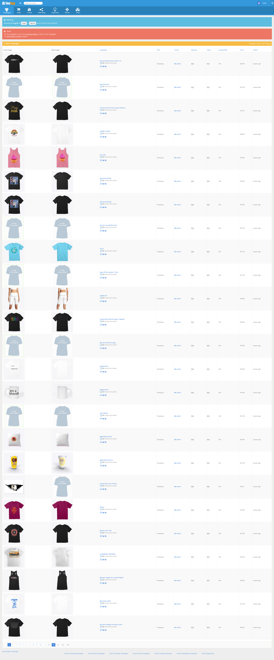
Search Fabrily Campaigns (96, 653)
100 (63, 645)
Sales (209, 50)
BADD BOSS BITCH (106, 437)
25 (53, 645)
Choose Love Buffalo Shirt (108, 225)
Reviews (194, 50)
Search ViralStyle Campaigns (118, 653)
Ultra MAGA (104, 413)
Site (158, 50)
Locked (178, 64)
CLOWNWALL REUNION (107, 554)
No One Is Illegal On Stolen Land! (111, 624)
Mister (102, 507)
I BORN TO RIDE (105, 131)
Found (255, 50)
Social (177, 50)
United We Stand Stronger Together (112, 319)
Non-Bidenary (104, 84)
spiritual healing (105, 178)
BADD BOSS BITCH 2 (106, 460)
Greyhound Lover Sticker (108, 484)
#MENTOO (103, 296)
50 (58, 645)
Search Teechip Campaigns (163, 653)
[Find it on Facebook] (101, 66)
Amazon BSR (223, 50)
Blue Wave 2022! (105, 601)
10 (40, 645)
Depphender (104, 366)
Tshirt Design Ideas (208, 653)
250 (68, 645)
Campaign (103, 50)
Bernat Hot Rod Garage (108, 343)
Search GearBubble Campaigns (187, 653)
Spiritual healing (105, 202)
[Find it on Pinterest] (105, 66)
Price (242, 50)
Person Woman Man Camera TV (110, 61)
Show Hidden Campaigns (10, 651)
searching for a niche (14, 36)
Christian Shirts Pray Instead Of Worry (113, 108)
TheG (102, 249)
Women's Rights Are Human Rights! (112, 577)
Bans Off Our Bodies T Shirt (109, 272)
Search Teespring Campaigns (73, 653)
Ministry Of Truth (106, 531)
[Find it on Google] (100, 66)
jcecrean (103, 155)
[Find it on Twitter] (103, 66)
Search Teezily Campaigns (141, 653)
